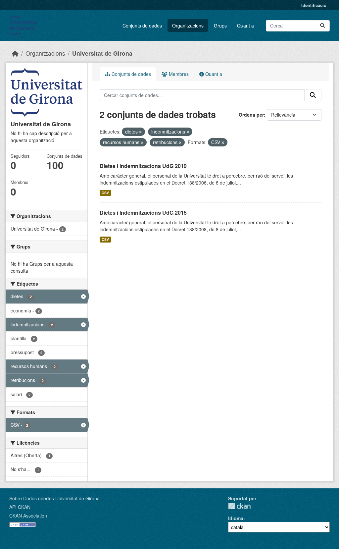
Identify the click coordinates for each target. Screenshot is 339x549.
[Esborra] (140, 132)
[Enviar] (322, 25)
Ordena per (251, 114)
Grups (220, 25)
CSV (105, 192)
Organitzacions (188, 25)
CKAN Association (28, 515)
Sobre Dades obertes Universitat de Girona (54, 498)
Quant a (245, 25)
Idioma (235, 518)
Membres (178, 74)
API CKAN (19, 507)
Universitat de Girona (102, 53)
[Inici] (15, 53)
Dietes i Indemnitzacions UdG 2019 (143, 166)
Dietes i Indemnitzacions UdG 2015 (143, 212)
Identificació (313, 5)
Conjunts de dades (142, 25)
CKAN (239, 506)
